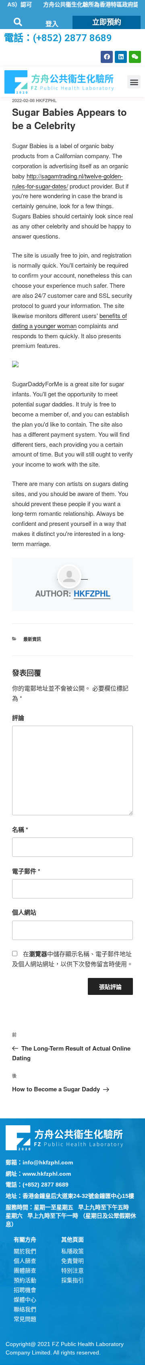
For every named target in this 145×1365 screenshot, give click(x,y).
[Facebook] (107, 57)
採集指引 (72, 1280)
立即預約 (106, 22)
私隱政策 (72, 1251)
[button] (134, 81)
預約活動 (25, 1280)
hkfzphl (46, 100)
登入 (52, 24)
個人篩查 (25, 1261)
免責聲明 (72, 1261)
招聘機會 (25, 1290)
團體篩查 (25, 1270)
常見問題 (25, 1319)
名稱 (20, 829)
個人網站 (24, 912)
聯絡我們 (25, 1309)
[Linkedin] (121, 57)
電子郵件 (26, 871)
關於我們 (25, 1251)
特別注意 (72, 1270)
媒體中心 (25, 1299)
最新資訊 (32, 639)
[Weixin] (135, 57)
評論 (18, 717)
